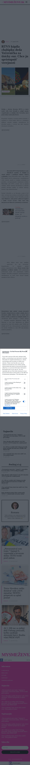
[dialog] (15, 382)
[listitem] (15, 379)
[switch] (24, 383)
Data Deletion (6, 413)
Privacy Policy (23, 413)
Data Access (15, 413)
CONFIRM (9, 408)
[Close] (27, 351)
